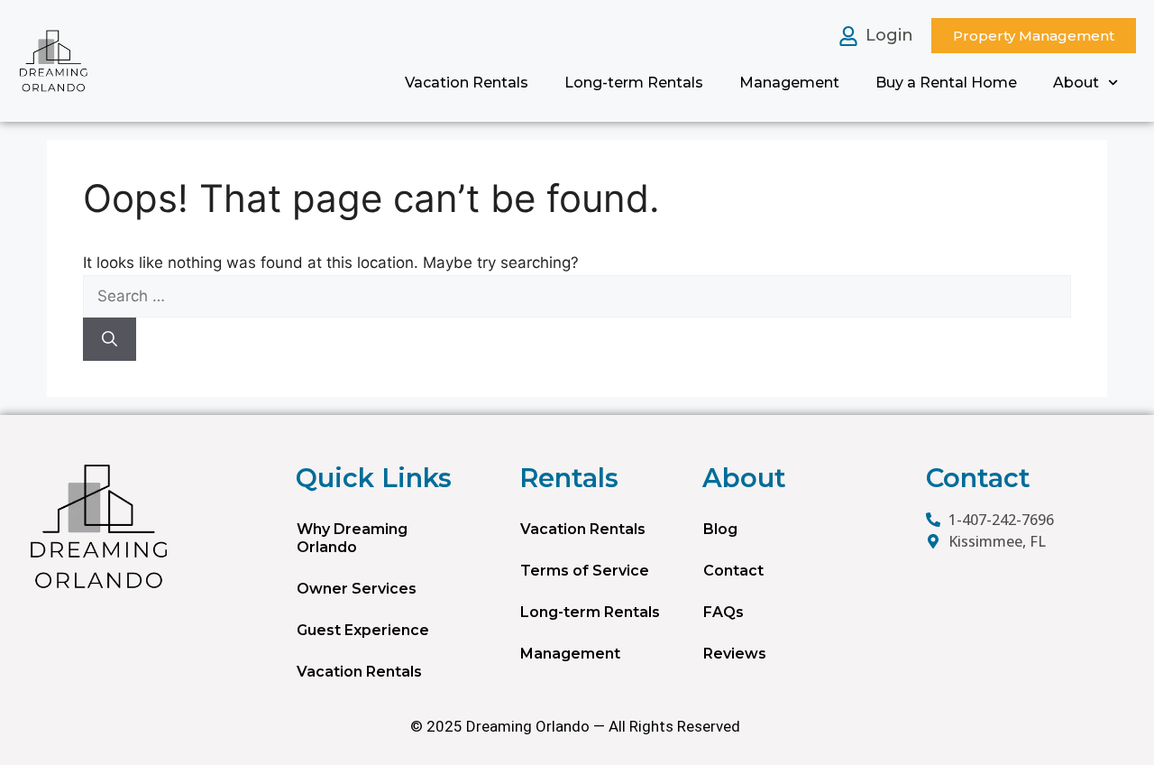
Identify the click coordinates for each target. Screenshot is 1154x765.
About (1076, 82)
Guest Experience (363, 630)
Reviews (734, 653)
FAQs (723, 612)
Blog (720, 529)
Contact (733, 570)
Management (789, 82)
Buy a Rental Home (946, 82)
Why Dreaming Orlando (352, 538)
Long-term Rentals (633, 82)
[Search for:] (577, 296)
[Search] (109, 339)
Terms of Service (584, 570)
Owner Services (357, 588)
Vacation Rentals (466, 82)
